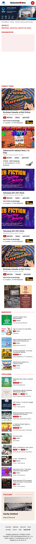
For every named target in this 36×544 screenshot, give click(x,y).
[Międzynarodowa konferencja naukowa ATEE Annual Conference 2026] (7, 416)
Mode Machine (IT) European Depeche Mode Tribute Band (22, 481)
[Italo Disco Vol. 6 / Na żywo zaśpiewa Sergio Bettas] (7, 472)
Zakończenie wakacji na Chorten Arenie (21, 362)
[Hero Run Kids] (7, 438)
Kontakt (8, 530)
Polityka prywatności (12, 534)
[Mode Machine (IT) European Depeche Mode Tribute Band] (7, 483)
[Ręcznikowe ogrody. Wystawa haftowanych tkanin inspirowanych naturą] (7, 393)
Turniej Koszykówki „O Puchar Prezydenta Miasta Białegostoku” (22, 351)
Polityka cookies (25, 534)
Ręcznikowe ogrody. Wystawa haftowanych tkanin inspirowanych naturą (22, 391)
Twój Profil (26, 530)
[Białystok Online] (18, 3)
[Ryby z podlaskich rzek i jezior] (7, 450)
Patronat (23, 527)
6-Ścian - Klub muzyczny (11, 161)
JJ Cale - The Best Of (19, 458)
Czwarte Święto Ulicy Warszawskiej (20, 317)
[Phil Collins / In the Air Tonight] (7, 405)
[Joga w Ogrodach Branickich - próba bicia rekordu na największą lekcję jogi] (7, 342)
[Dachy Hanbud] (18, 504)
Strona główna (5, 22)
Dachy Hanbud (10, 514)
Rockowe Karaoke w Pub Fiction (16, 112)
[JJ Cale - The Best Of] (7, 461)
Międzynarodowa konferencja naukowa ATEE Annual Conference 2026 (22, 413)
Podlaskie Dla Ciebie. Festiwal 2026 (23, 379)
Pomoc (15, 530)
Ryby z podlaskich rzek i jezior (23, 447)
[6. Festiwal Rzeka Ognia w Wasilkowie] (7, 427)
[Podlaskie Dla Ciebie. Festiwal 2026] (7, 382)
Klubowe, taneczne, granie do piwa (24, 22)
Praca (29, 527)
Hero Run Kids (17, 436)
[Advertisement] (18, 68)
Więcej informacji (9, 517)
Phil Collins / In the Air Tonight (23, 402)
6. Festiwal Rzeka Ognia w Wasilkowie (21, 424)
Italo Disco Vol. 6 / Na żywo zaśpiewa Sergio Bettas (22, 470)
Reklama (15, 527)
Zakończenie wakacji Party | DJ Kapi (16, 151)
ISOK (20, 530)
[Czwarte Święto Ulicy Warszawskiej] (7, 320)
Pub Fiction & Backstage (11, 121)
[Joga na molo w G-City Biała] (7, 331)
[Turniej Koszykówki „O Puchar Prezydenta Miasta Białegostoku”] (7, 354)
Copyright (6, 536)
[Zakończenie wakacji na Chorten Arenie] (7, 365)
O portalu (8, 527)
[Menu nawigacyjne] (33, 3)
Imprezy (12, 22)
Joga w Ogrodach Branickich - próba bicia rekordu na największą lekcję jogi (22, 340)
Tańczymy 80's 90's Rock (13, 193)
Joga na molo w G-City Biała (22, 329)
